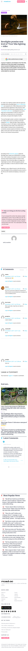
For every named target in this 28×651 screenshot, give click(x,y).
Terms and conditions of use (18, 647)
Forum (15, 592)
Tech (2, 600)
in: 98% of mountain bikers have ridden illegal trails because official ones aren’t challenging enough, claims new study (10, 460)
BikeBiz (8, 122)
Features (3, 599)
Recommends (17, 597)
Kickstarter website (13, 153)
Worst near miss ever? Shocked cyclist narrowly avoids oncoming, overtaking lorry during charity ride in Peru (13, 531)
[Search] (26, 1)
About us (3, 592)
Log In (6, 281)
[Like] (23, 276)
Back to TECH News (6, 10)
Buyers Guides (4, 597)
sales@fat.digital (16, 627)
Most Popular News (11, 495)
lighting (3, 231)
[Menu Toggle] (1, 1)
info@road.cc (12, 623)
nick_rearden (7, 242)
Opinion (16, 594)
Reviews (3, 595)
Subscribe (21, 1)
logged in (10, 375)
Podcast (16, 595)
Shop (15, 599)
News (2, 594)
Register (11, 281)
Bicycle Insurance (18, 600)
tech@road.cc (11, 625)
